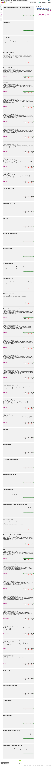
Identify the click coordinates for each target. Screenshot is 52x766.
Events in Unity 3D (6, 670)
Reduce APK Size (6, 414)
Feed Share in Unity (6, 37)
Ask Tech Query (42, 2)
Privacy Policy (26, 765)
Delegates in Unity (6, 22)
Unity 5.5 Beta (5, 353)
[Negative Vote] (27, 16)
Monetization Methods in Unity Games (10, 233)
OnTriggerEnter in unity (7, 549)
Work (1, 11)
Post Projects (1, 8)
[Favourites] (28, 16)
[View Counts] (32, 16)
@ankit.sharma (5, 648)
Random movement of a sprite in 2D (9, 474)
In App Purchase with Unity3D (8, 188)
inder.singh (49, 10)
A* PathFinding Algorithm (7, 715)
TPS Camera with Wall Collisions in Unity (10, 459)
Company (1, 15)
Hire (1, 6)
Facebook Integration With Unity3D (9, 173)
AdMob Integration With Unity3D (9, 203)
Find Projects (1, 12)
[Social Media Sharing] (31, 16)
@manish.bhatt (5, 573)
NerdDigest (9, 39)
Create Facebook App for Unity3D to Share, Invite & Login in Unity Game (16, 97)
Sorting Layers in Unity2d (7, 594)
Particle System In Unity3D (8, 338)
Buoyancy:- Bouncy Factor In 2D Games (10, 112)
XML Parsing (5, 429)
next (20, 760)
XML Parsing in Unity (7, 444)
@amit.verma (5, 603)
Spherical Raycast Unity (7, 399)
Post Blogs (49, 2)
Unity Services (5, 218)
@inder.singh (5, 46)
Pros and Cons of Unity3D (7, 625)
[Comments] (29, 16)
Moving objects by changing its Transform (10, 579)
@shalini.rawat (5, 528)
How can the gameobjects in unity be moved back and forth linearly (15, 504)
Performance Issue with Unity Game (9, 293)
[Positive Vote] (25, 16)
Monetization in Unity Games (8, 278)
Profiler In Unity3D (6, 323)
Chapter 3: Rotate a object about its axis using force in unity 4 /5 (14, 640)
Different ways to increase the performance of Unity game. (13, 308)
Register (49, 0)
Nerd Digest (1, 19)
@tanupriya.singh (5, 663)
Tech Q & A (1, 20)
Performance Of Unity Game (8, 248)
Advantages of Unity (6, 384)
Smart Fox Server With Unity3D (8, 52)
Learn (1, 17)
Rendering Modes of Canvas (8, 519)
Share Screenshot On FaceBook (9, 67)
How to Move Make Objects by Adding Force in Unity (12, 745)
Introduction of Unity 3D (7, 700)
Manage (1, 14)
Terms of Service (31, 765)
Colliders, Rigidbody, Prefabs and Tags (10, 685)
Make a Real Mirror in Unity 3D (8, 655)
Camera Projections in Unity (8, 489)
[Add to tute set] (24, 16)
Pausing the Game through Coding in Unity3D (11, 730)
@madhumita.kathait (6, 618)
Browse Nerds (1, 9)
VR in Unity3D (5, 82)
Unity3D (5, 39)
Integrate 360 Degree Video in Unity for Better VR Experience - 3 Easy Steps (16, 7)
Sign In (45, 0)
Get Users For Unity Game (8, 263)
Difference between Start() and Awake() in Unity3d (12, 534)
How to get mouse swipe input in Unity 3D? (11, 564)
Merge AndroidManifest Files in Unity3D (10, 158)
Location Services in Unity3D (8, 143)
